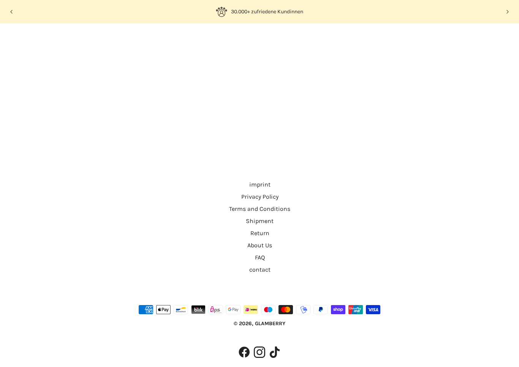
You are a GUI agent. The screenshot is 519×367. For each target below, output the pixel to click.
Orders (114, 39)
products (324, 121)
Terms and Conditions (259, 208)
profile (87, 39)
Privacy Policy (259, 196)
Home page (238, 121)
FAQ (260, 257)
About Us (259, 245)
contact (260, 269)
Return (259, 233)
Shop (61, 39)
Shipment (260, 221)
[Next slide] (507, 11)
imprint (260, 184)
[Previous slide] (12, 11)
